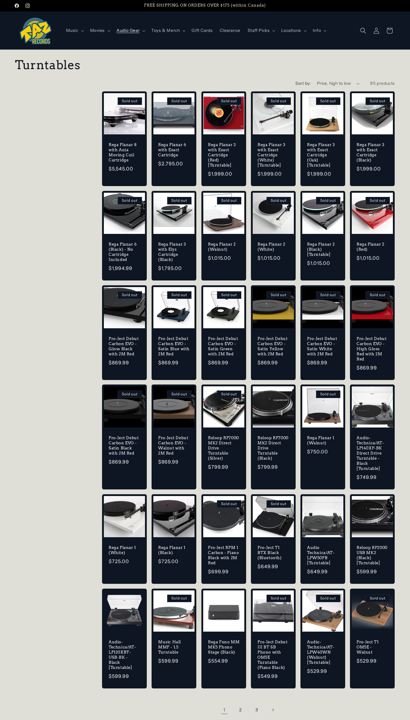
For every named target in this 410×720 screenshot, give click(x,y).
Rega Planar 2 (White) (271, 247)
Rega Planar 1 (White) (122, 550)
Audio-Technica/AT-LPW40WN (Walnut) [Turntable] (320, 652)
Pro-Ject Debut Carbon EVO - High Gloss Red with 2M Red (372, 348)
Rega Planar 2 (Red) (370, 247)
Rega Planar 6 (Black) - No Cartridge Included (123, 252)
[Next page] (272, 709)
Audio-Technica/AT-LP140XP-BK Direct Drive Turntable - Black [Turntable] (370, 453)
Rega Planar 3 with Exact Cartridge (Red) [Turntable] (222, 154)
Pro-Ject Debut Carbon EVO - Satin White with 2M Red (322, 346)
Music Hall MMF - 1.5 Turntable (169, 647)
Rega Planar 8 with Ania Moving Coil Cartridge (123, 152)
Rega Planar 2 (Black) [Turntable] (321, 249)
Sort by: (303, 83)
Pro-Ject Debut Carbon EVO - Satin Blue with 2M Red (174, 346)
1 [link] (224, 710)
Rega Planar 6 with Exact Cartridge (172, 149)
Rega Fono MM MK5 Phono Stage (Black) (224, 647)
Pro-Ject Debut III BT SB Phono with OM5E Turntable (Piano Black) (273, 654)
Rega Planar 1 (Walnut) (320, 441)
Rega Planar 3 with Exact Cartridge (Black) (370, 152)
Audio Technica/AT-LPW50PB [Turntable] (320, 555)
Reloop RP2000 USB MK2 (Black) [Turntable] (372, 555)
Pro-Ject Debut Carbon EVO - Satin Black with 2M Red (124, 446)
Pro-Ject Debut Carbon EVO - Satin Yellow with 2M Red (273, 346)
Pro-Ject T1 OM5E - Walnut (368, 647)
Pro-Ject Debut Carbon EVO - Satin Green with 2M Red (223, 346)
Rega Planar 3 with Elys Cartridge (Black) (172, 252)
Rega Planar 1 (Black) (171, 550)
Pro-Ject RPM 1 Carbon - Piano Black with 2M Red (223, 555)
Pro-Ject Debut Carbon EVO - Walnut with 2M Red (173, 446)
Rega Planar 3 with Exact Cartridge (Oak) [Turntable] (321, 154)
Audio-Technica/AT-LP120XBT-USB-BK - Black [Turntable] (122, 654)
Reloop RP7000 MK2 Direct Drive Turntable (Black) (273, 448)
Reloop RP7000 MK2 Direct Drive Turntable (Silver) (223, 448)
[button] (74, 30)
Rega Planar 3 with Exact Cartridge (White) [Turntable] (271, 154)
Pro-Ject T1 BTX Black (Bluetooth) (270, 552)
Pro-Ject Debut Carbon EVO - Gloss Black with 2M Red (124, 346)
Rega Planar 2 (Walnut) (222, 247)
